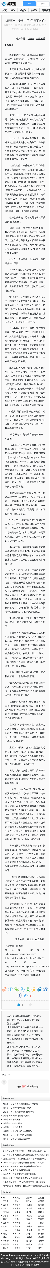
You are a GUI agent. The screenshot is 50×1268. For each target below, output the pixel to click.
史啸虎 (29, 1226)
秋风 (5, 1230)
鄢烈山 (29, 1201)
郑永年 (29, 1197)
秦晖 (5, 1197)
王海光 (41, 1215)
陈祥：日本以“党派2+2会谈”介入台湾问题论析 (22, 1178)
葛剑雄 (17, 1237)
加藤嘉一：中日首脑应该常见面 (16, 1138)
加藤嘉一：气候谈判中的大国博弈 (17, 1135)
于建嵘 (29, 1205)
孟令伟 (29, 1230)
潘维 (16, 1244)
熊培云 (41, 1226)
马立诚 (29, 1208)
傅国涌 (41, 1201)
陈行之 (17, 1197)
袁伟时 (17, 1226)
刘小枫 (17, 1230)
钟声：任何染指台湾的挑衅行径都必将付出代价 (23, 1162)
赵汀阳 (29, 1212)
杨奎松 (29, 1215)
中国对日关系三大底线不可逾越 (16, 1170)
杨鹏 (16, 1219)
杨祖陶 (41, 1208)
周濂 (5, 1219)
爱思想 (9, 4)
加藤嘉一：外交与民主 (12, 1123)
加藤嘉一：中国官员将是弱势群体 (17, 1131)
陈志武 (41, 1205)
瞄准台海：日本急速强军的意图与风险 (19, 1174)
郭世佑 (17, 1222)
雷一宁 (41, 1230)
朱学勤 (6, 1244)
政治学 (34, 10)
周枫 (5, 1233)
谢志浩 (17, 1248)
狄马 (5, 1226)
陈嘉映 (6, 1205)
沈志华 (6, 1212)
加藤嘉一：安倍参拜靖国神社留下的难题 (20, 1104)
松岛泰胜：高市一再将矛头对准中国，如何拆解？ (24, 1182)
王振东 (41, 1222)
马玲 (28, 1222)
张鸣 (16, 1215)
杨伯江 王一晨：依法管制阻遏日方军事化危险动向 (24, 1158)
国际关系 (23, 958)
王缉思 (41, 1219)
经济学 (23, 10)
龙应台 (41, 1197)
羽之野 (6, 1248)
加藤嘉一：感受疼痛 (11, 1119)
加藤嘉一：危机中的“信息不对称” (17, 1107)
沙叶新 (41, 1233)
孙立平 (29, 1248)
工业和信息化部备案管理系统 (25, 1264)
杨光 (40, 1248)
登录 (24, 1086)
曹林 (16, 1201)
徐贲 (5, 1208)
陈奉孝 (6, 1222)
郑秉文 (29, 1244)
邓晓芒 (29, 1219)
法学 (13, 10)
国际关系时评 (37, 958)
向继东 (17, 1212)
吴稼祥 (41, 1237)
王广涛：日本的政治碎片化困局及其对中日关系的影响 (26, 1154)
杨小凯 (29, 1240)
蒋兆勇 (17, 1233)
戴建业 (41, 1212)
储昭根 (29, 1237)
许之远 (6, 1240)
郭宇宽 (17, 1208)
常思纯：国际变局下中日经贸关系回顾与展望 (22, 1166)
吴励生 (41, 1240)
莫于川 (41, 1244)
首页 (4, 10)
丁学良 (6, 1201)
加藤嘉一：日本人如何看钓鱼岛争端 (18, 1111)
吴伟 (28, 1233)
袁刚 (16, 1240)
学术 (14, 958)
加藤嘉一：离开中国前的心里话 (16, 1115)
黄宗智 (17, 1205)
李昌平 (6, 1215)
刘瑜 (5, 1237)
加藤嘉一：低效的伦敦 (12, 1127)
